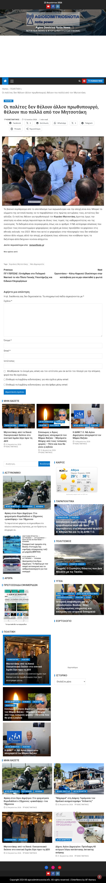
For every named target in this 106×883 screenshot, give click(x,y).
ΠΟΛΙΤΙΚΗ (8, 101)
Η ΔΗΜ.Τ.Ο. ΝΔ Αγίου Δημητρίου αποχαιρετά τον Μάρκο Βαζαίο (87, 435)
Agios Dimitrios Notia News (53, 27)
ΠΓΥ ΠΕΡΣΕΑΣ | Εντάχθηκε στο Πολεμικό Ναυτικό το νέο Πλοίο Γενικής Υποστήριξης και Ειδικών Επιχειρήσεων (28, 276)
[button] (11, 81)
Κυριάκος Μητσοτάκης (18, 264)
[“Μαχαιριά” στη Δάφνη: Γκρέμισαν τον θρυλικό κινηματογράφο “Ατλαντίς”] (79, 778)
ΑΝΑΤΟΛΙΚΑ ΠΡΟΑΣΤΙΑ (30, 536)
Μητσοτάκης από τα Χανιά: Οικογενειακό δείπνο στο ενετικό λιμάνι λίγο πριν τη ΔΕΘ (24, 666)
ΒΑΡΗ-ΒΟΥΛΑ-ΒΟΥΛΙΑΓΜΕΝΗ (32, 539)
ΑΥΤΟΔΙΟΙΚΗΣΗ (39, 538)
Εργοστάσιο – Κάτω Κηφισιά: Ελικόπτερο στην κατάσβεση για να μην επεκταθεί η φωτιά (78, 274)
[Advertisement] (53, 56)
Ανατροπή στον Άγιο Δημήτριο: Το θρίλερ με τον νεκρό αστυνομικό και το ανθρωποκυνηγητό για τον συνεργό (35, 566)
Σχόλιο (8, 301)
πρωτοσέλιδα (11, 624)
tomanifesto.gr (36, 245)
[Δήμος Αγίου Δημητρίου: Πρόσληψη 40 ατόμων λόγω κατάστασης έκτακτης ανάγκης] (79, 827)
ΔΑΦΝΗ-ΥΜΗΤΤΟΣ (63, 791)
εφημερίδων (23, 624)
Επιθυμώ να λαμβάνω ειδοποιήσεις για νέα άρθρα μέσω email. (37, 384)
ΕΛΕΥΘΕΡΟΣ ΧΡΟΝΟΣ (64, 597)
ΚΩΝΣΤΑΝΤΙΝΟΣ (13, 120)
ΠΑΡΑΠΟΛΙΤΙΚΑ (10, 425)
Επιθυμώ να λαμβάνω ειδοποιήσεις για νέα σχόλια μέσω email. (37, 379)
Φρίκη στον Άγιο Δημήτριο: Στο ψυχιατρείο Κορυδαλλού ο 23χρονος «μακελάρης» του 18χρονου (24, 516)
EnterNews (76, 879)
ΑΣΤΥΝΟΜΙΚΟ (28, 506)
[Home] (5, 81)
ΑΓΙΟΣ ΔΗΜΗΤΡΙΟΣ (46, 422)
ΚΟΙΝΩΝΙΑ (60, 422)
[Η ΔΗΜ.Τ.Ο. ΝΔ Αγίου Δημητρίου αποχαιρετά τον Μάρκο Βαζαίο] (87, 416)
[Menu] (11, 81)
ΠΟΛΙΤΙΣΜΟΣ (54, 425)
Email (7, 350)
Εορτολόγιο (73, 667)
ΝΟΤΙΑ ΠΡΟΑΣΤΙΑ (80, 791)
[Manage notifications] (99, 877)
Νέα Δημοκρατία (37, 264)
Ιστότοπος (9, 361)
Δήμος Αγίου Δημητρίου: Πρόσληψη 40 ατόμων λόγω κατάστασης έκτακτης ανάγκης (75, 849)
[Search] (79, 81)
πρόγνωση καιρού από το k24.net (77, 494)
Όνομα (8, 340)
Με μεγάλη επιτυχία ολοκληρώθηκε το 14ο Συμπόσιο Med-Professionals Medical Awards (78, 608)
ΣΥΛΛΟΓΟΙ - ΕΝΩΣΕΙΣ (77, 557)
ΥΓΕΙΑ (77, 600)
